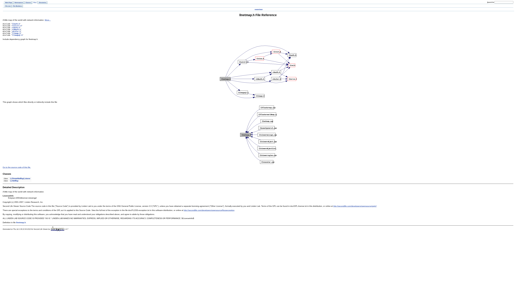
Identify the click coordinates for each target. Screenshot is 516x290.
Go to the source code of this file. (17, 167)
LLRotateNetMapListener (20, 178)
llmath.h (16, 24)
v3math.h (16, 28)
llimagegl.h (17, 35)
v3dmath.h (16, 29)
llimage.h (16, 33)
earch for (490, 2)
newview (259, 9)
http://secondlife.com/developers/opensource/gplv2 (355, 206)
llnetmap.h (21, 222)
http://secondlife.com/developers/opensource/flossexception (209, 210)
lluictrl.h (17, 26)
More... (48, 20)
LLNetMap (14, 181)
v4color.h (16, 31)
